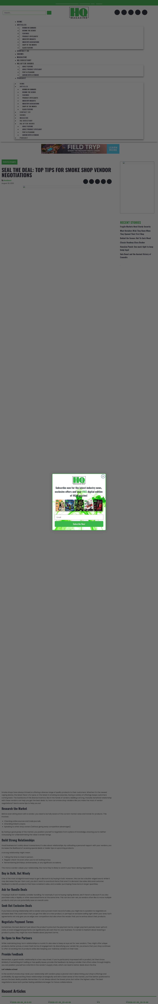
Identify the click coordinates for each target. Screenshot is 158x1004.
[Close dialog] (103, 476)
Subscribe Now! (79, 524)
